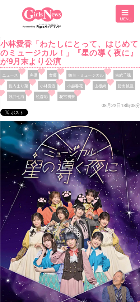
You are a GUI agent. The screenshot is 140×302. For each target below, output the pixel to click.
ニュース (10, 75)
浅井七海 (16, 96)
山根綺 (100, 85)
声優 (33, 75)
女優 (53, 75)
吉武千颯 (123, 75)
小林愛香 (48, 85)
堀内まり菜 (18, 85)
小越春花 (75, 85)
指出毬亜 (126, 85)
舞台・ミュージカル (86, 75)
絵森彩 (42, 96)
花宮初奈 (67, 96)
